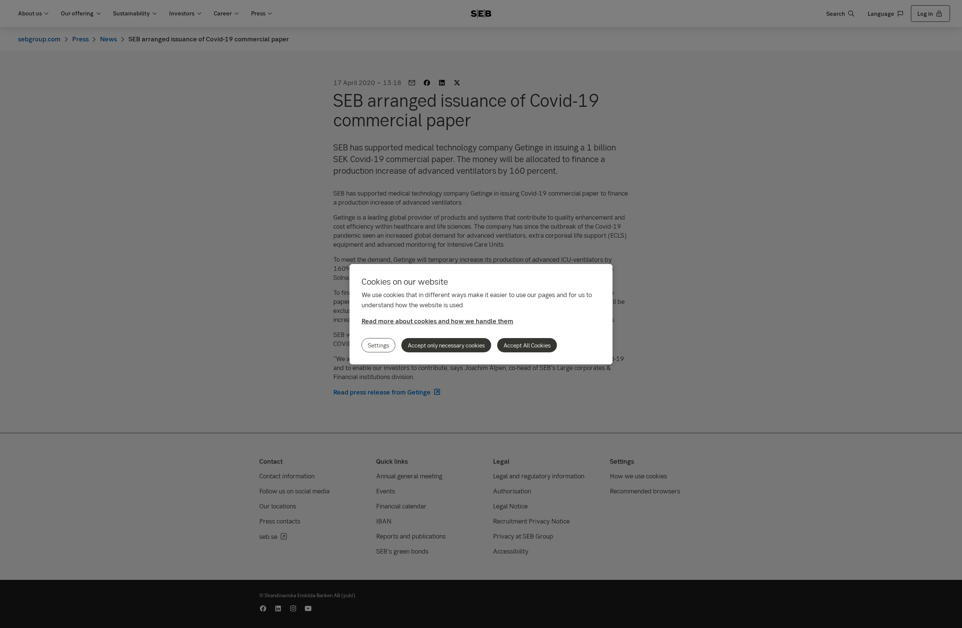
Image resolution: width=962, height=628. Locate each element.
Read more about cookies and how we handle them (437, 321)
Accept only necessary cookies (446, 345)
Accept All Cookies (527, 345)
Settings (378, 345)
